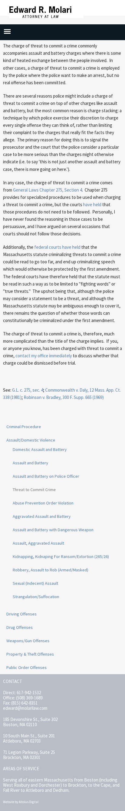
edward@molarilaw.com (25, 708)
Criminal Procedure (23, 426)
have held (92, 204)
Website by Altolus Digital (21, 802)
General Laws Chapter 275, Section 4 (47, 190)
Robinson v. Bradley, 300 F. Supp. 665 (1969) (64, 397)
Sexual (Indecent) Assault (35, 583)
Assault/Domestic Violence (30, 440)
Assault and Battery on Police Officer (46, 476)
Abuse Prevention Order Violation (43, 503)
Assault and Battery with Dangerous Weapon (53, 529)
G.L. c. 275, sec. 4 (27, 390)
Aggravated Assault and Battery (42, 516)
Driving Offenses (21, 614)
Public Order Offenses (26, 667)
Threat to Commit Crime (34, 489)
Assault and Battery (30, 463)
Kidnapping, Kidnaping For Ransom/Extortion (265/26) (61, 556)
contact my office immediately (43, 356)
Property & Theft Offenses (30, 654)
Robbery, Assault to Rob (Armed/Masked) (50, 570)
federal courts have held (57, 247)
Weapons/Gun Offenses (27, 640)
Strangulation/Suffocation (36, 596)
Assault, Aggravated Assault (38, 543)
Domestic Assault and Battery (40, 449)
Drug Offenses (19, 627)
